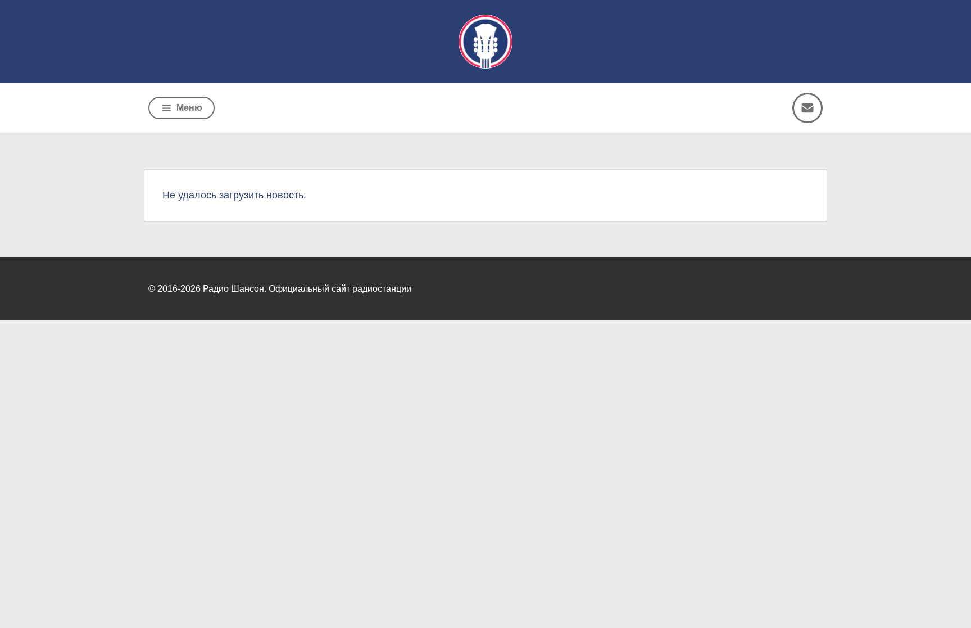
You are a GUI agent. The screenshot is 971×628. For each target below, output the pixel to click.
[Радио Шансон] (485, 42)
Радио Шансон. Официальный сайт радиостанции (307, 288)
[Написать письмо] (807, 108)
